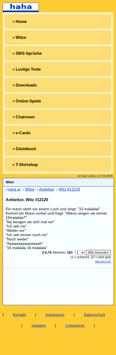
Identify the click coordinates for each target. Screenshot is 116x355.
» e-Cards (21, 132)
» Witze (19, 37)
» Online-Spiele (26, 101)
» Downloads (24, 85)
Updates (39, 325)
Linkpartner (75, 325)
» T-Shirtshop (25, 164)
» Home (19, 21)
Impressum (54, 314)
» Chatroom (23, 117)
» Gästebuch (24, 148)
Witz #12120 (103, 261)
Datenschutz (94, 314)
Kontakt (19, 314)
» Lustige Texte (26, 69)
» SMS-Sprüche (27, 53)
